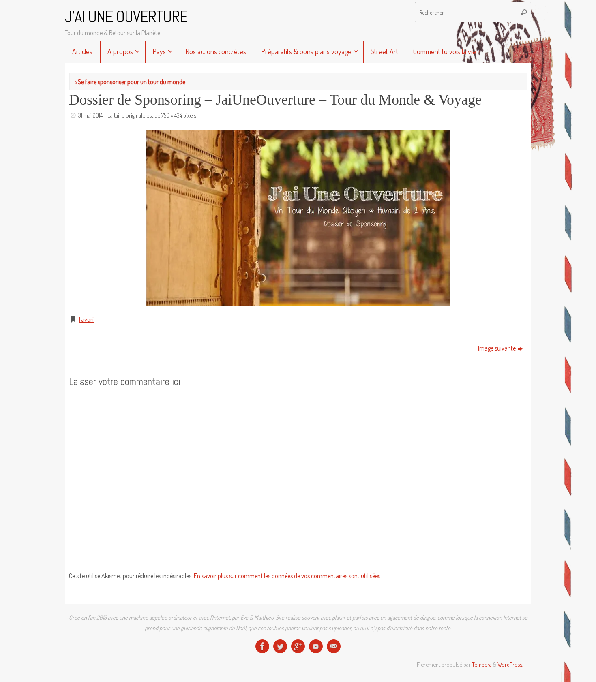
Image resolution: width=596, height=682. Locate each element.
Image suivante (497, 348)
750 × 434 (171, 115)
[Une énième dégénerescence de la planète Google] (298, 646)
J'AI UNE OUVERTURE (126, 17)
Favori (86, 319)
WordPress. (510, 664)
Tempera (482, 664)
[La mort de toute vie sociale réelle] (262, 646)
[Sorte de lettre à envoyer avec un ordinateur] (334, 646)
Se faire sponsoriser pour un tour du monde (129, 82)
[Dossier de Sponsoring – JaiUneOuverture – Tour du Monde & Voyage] (298, 218)
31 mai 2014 (90, 115)
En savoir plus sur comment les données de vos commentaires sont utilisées (287, 576)
